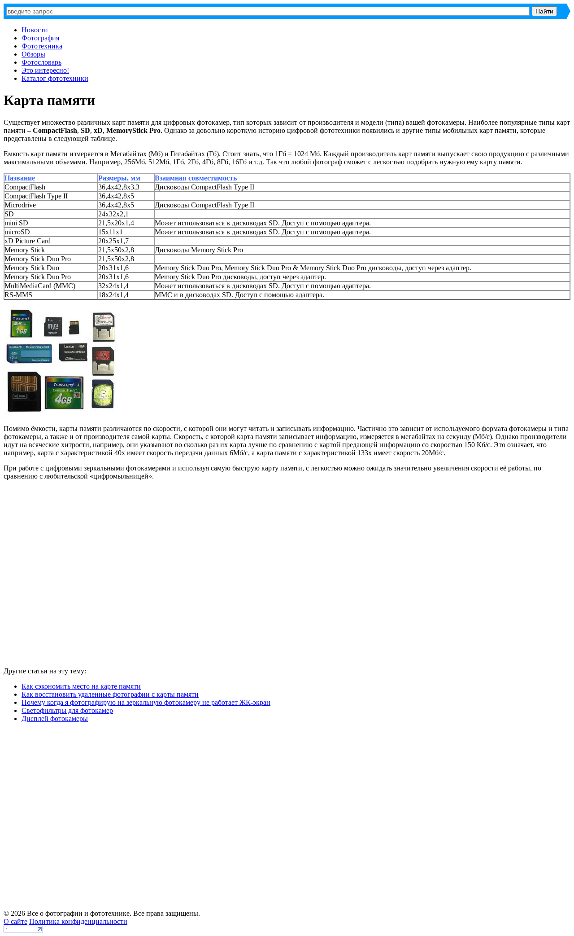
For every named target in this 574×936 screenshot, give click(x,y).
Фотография (40, 38)
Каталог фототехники (55, 78)
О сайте (15, 921)
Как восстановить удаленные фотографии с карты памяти (110, 694)
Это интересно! (45, 70)
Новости (35, 30)
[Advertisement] (134, 577)
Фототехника (42, 46)
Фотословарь (41, 62)
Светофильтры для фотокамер (67, 710)
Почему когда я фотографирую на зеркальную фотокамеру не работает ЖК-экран (146, 702)
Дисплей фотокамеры (55, 718)
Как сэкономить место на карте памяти (81, 686)
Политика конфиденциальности (78, 921)
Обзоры (33, 54)
